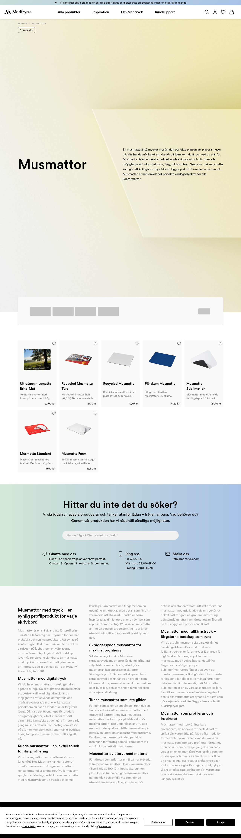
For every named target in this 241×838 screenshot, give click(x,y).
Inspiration (100, 12)
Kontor (22, 23)
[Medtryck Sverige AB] (18, 12)
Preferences (158, 822)
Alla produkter (69, 12)
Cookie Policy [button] (29, 826)
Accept (221, 822)
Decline (190, 822)
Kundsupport (165, 12)
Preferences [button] (105, 826)
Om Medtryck (132, 12)
